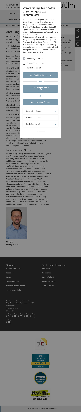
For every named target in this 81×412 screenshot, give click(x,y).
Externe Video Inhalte (35, 63)
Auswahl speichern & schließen (40, 89)
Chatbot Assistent (33, 68)
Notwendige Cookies (34, 59)
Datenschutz (40, 132)
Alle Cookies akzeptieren (40, 75)
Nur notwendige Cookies (40, 102)
